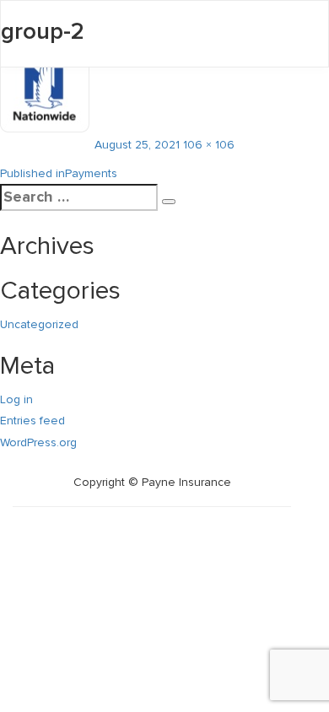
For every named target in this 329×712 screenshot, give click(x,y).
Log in (16, 399)
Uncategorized (39, 324)
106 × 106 (209, 145)
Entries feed (32, 420)
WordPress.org (38, 442)
